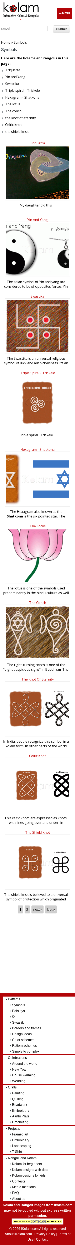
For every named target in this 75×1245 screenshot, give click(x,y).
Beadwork (19, 1105)
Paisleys (18, 1011)
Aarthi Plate (20, 1116)
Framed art (20, 1134)
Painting (18, 1093)
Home (5, 42)
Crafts (12, 1087)
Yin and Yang (37, 219)
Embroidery (20, 1110)
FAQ (15, 1193)
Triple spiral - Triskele (37, 373)
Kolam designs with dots (30, 1170)
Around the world (24, 1063)
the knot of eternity (37, 679)
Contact (42, 1239)
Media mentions (24, 1187)
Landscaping (21, 1146)
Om (14, 1016)
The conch (37, 602)
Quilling (18, 1099)
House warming (23, 1075)
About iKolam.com (18, 1234)
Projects (14, 1128)
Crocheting (20, 1122)
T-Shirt (17, 1152)
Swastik (18, 1022)
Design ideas (22, 1034)
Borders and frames (26, 1028)
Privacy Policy (44, 1234)
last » (51, 909)
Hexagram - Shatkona (37, 449)
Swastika (37, 296)
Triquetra (37, 143)
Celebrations (17, 1057)
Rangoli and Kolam (22, 1158)
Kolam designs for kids (29, 1175)
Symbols (18, 1005)
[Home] (21, 19)
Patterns (14, 999)
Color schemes (23, 1040)
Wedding (18, 1081)
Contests (18, 1181)
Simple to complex (25, 1051)
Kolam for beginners (27, 1164)
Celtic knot (37, 756)
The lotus (38, 526)
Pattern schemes (24, 1045)
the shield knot (37, 832)
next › (37, 909)
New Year (19, 1069)
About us (18, 1199)
